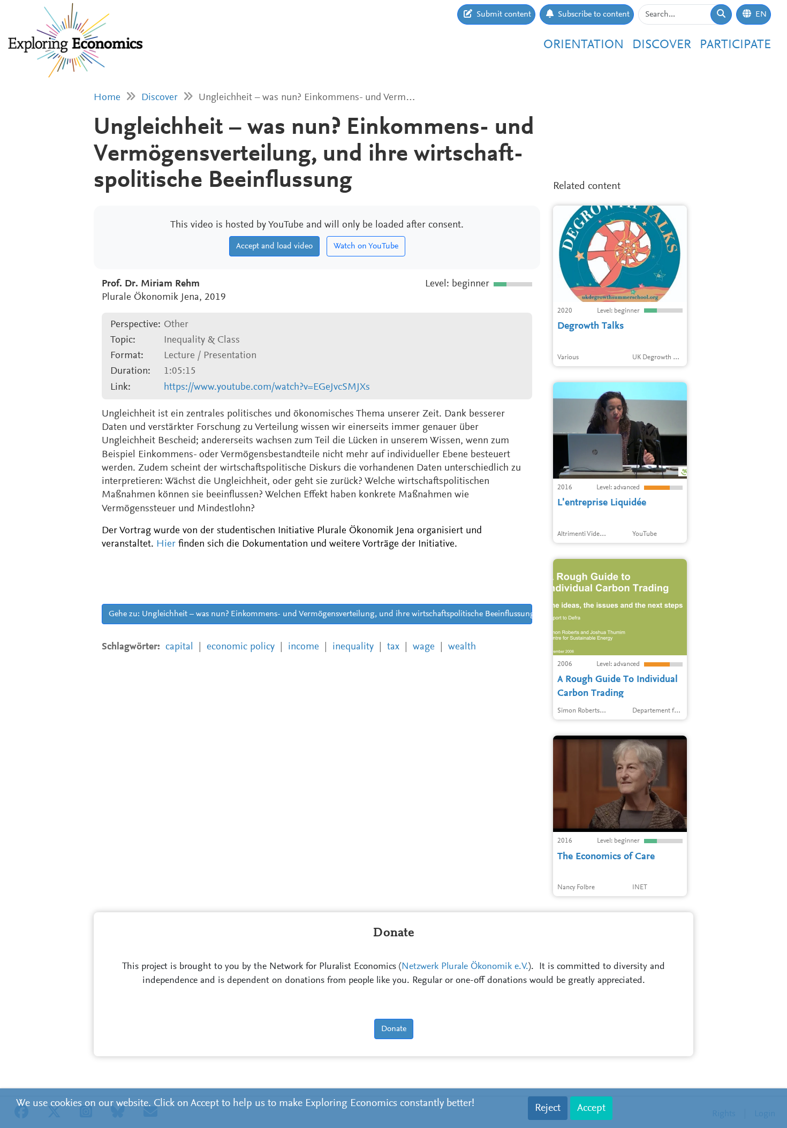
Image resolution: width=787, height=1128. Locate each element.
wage (424, 647)
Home (107, 98)
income (303, 647)
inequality (353, 647)
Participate (735, 45)
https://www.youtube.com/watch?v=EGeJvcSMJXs (267, 387)
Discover (661, 45)
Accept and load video (274, 246)
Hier (166, 544)
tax (393, 647)
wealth (462, 647)
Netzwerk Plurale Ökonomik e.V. (465, 967)
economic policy (241, 647)
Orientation (583, 45)
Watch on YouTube (366, 246)
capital (179, 647)
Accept (591, 1108)
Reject (548, 1108)
